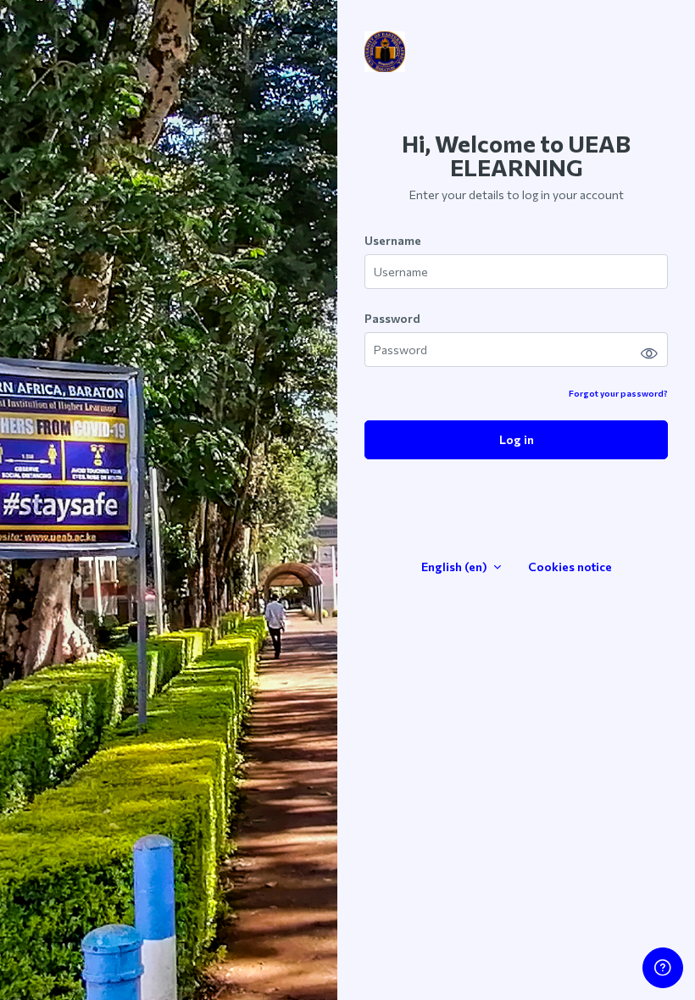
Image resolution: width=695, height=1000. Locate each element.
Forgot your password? (618, 393)
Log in (516, 439)
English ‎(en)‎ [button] (455, 566)
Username (392, 240)
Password (392, 318)
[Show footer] (662, 967)
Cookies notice (570, 566)
